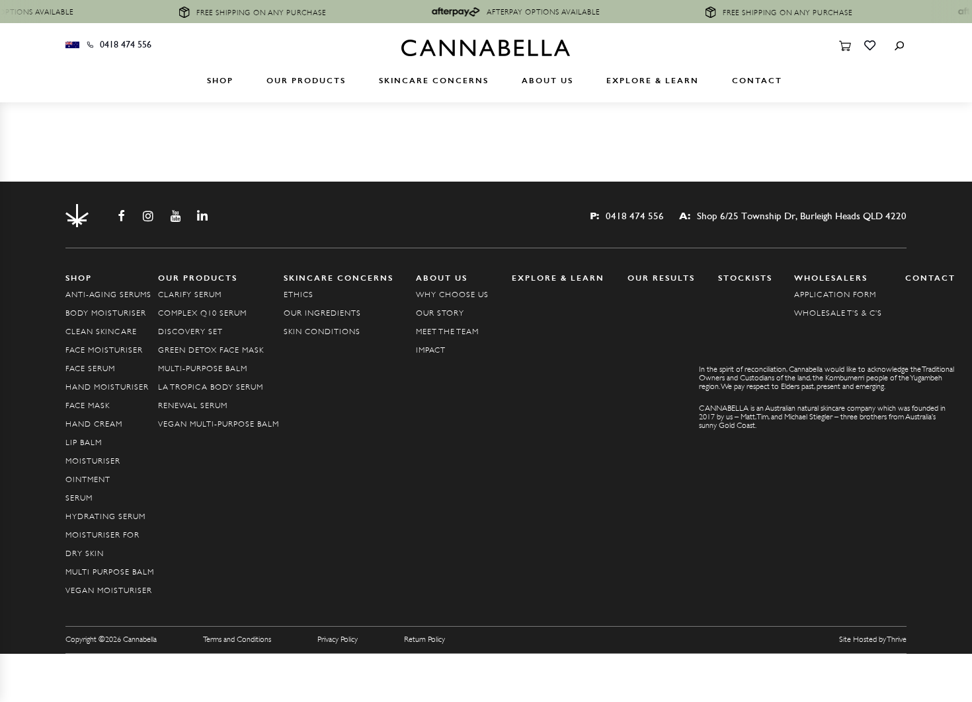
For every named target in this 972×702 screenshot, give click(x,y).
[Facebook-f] (121, 216)
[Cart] (844, 46)
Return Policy (424, 639)
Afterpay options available (534, 12)
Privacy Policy (337, 639)
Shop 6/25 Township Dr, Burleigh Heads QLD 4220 (793, 216)
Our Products (306, 80)
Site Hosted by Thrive (873, 639)
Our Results (661, 278)
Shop (220, 80)
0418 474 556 (125, 45)
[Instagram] (148, 216)
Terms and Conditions (237, 639)
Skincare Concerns (434, 80)
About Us (547, 80)
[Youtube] (175, 216)
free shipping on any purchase (252, 12)
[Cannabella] (485, 52)
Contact (757, 80)
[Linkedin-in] (202, 216)
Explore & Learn (652, 80)
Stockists (745, 278)
